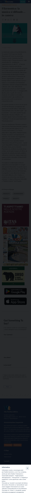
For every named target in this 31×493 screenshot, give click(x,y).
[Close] (27, 468)
